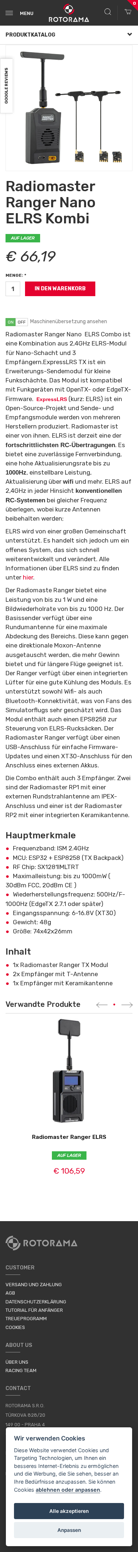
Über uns (17, 1362)
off (22, 322)
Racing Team (21, 1370)
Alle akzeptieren (69, 1511)
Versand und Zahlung (34, 1284)
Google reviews (6, 86)
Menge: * (16, 275)
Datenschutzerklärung (36, 1301)
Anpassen (69, 1530)
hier (28, 577)
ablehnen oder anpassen (68, 1490)
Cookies (15, 1327)
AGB (10, 1293)
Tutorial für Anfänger (34, 1310)
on (11, 322)
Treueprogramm (26, 1318)
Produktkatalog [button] (30, 35)
